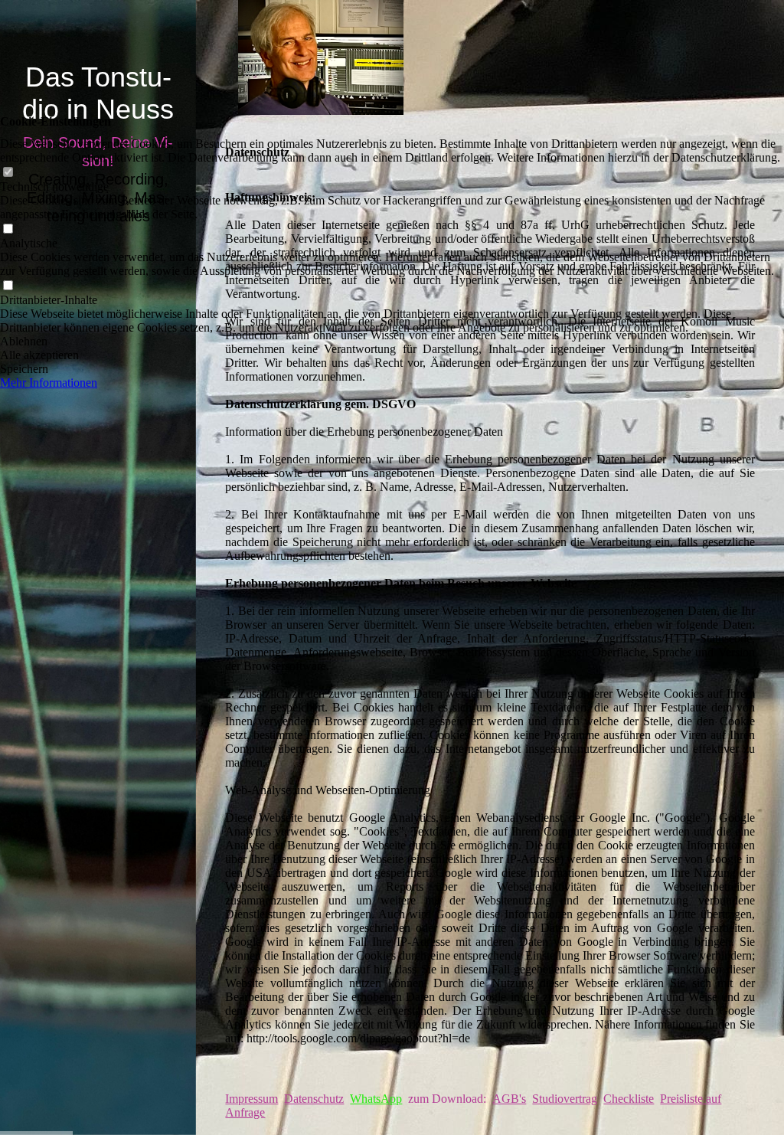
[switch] (7, 172)
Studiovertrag (564, 1098)
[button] (392, 341)
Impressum (251, 1098)
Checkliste (628, 1098)
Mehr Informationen (48, 382)
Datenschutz (314, 1098)
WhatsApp (376, 1098)
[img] (98, 567)
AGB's (509, 1098)
